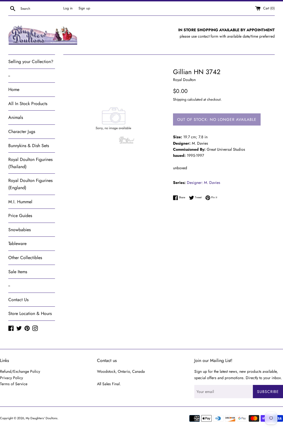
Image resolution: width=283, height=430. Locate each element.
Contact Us (18, 299)
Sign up (84, 8)
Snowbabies (19, 229)
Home (13, 89)
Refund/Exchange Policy (20, 371)
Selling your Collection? (30, 61)
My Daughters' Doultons (41, 418)
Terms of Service (13, 384)
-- (9, 75)
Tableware (17, 243)
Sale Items (17, 272)
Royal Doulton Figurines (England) (30, 184)
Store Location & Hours (30, 313)
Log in (68, 8)
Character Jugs (21, 131)
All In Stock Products (27, 103)
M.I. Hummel (20, 202)
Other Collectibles (25, 257)
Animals (15, 117)
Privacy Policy (11, 378)
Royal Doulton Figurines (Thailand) (30, 163)
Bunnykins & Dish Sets (28, 145)
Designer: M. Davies (203, 182)
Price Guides (20, 215)
